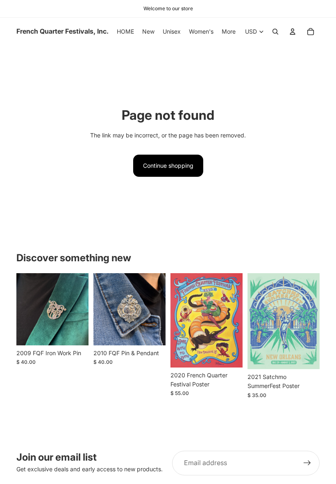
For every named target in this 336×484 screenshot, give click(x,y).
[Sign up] (307, 463)
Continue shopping (168, 165)
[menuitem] (229, 32)
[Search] (275, 32)
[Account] (293, 32)
